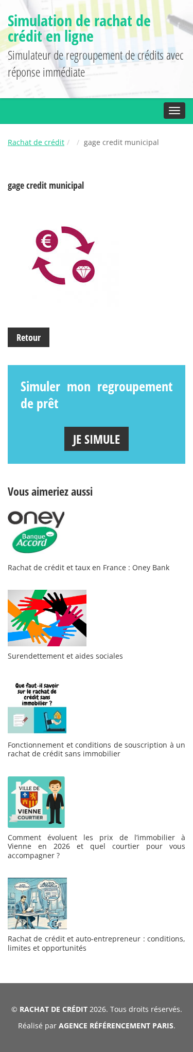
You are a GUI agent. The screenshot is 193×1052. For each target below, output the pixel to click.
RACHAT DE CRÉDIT (53, 1009)
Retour (28, 337)
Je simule (96, 438)
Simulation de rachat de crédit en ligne (79, 28)
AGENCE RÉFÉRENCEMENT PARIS (116, 1025)
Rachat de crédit (36, 142)
